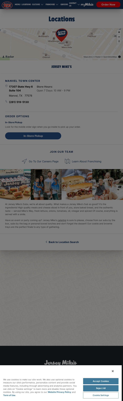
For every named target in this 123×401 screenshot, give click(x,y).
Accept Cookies (101, 381)
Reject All (101, 388)
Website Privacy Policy (59, 392)
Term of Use (9, 395)
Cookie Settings (101, 395)
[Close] (112, 371)
